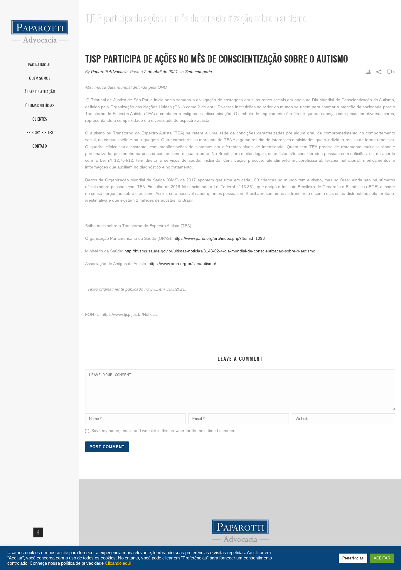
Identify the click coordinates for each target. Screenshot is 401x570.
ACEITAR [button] (382, 558)
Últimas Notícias (236, 32)
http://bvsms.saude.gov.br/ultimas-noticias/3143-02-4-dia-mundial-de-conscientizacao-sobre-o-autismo (219, 251)
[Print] (368, 71)
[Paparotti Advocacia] (39, 30)
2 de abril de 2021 (161, 71)
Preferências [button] (353, 558)
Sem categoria (198, 71)
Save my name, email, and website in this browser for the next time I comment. (164, 430)
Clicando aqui (118, 563)
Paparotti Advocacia (109, 71)
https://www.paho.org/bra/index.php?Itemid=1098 (219, 238)
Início (209, 32)
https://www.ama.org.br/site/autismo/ (182, 263)
